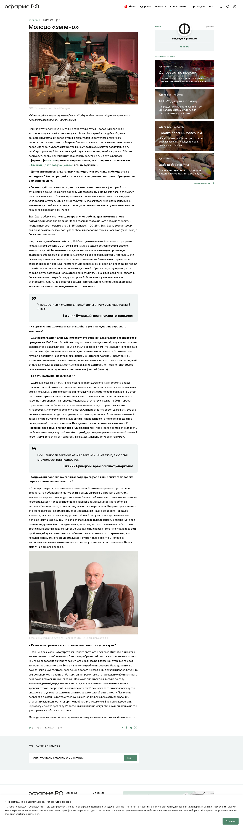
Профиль (184, 47)
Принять (230, 821)
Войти (130, 758)
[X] (135, 727)
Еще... (212, 6)
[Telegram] (131, 727)
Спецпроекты (178, 6)
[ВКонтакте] (122, 727)
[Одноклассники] (126, 727)
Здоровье (145, 6)
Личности (160, 6)
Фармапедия (197, 6)
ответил (50, 160)
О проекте (98, 793)
